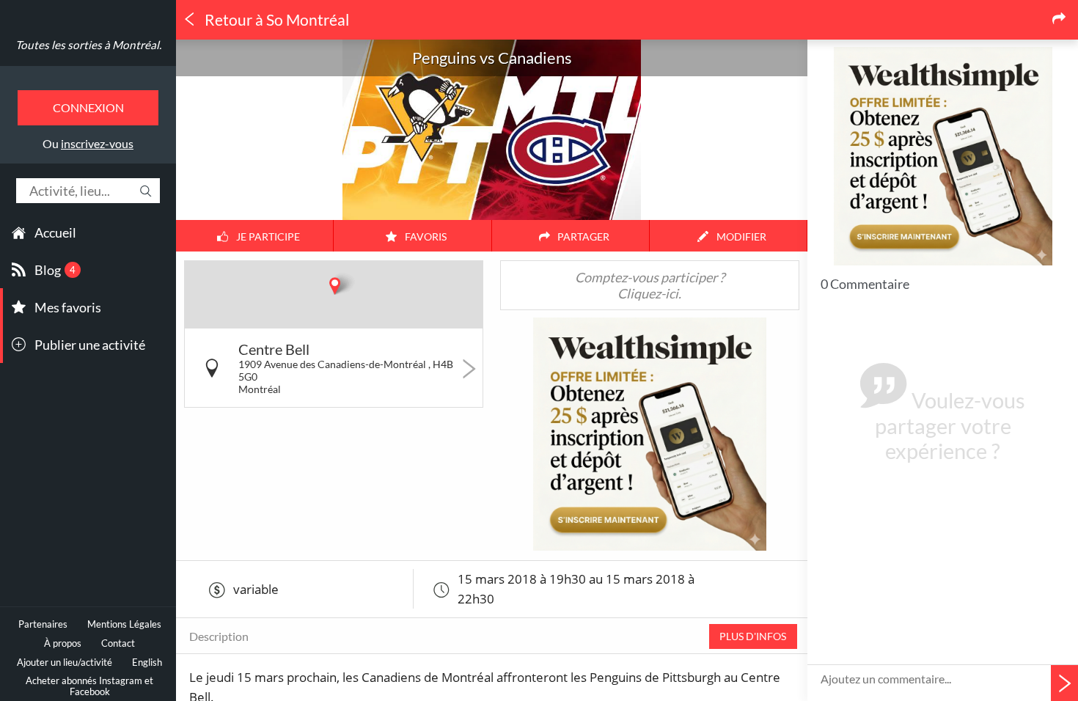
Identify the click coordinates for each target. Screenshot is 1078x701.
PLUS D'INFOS (752, 636)
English (147, 662)
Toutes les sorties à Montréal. (88, 44)
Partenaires (42, 624)
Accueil (55, 232)
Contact (118, 643)
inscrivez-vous (97, 143)
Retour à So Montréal (275, 20)
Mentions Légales (124, 624)
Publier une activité (89, 345)
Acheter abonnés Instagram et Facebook (89, 686)
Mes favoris (67, 307)
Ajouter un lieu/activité (64, 662)
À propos (62, 643)
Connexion (88, 107)
